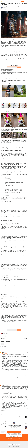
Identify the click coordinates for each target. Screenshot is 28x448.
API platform (16, 147)
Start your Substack (12, 444)
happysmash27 (3, 385)
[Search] (26, 414)
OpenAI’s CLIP (3, 159)
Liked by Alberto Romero (4, 353)
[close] (21, 422)
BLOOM (12, 43)
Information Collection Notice (14, 434)
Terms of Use (17, 433)
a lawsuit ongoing (8, 268)
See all (2, 431)
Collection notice (19, 442)
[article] (14, 418)
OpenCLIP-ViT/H (17, 166)
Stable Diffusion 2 (6, 46)
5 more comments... (2, 410)
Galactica (8, 43)
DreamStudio (2, 148)
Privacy (14, 442)
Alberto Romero (4, 7)
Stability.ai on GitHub (14, 108)
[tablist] (4, 344)
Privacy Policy (19, 434)
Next (25, 338)
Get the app (17, 444)
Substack (10, 446)
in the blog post (11, 141)
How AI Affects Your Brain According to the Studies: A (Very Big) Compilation (11, 416)
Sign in (26, 1)
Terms (16, 442)
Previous (3, 338)
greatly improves (19, 167)
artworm (3, 352)
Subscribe (14, 431)
